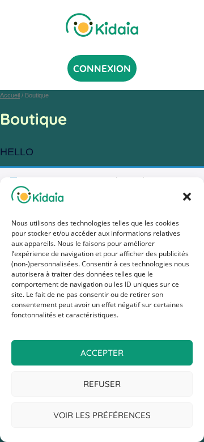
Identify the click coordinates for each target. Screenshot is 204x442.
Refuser (102, 384)
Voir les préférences (102, 415)
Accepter (102, 352)
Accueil (10, 95)
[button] (187, 196)
